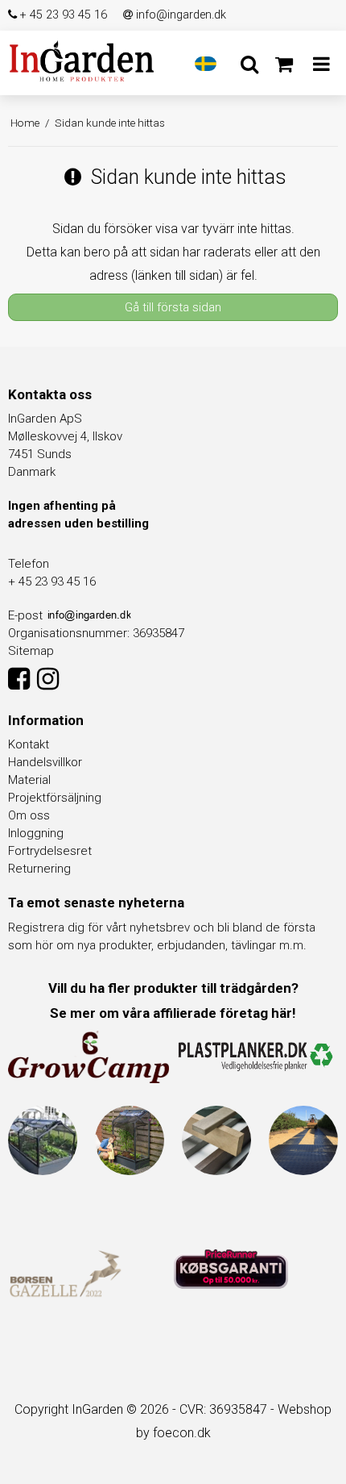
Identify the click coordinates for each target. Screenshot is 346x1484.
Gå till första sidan (173, 307)
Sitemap (31, 651)
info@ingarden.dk (179, 15)
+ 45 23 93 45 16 (62, 15)
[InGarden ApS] (81, 61)
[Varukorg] (283, 64)
